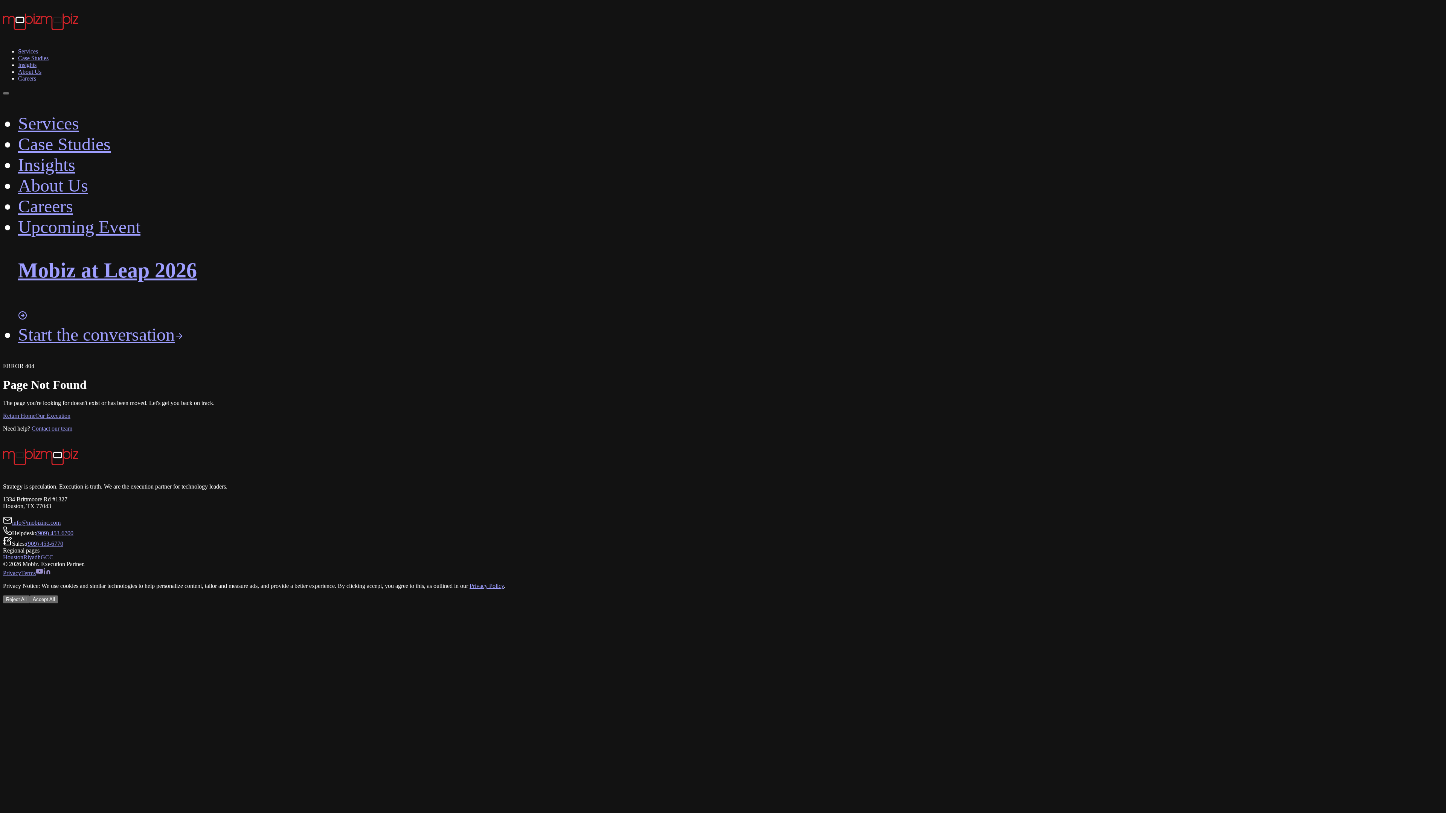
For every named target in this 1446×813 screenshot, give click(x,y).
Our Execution (52, 416)
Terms (28, 573)
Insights (27, 65)
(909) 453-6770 (44, 543)
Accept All (44, 599)
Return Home (19, 416)
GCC (47, 557)
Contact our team (52, 428)
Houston (13, 557)
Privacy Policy (487, 586)
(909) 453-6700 (54, 533)
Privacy (12, 573)
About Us (29, 72)
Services (28, 51)
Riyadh (32, 557)
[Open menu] (6, 93)
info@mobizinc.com (36, 522)
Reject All (16, 599)
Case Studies (33, 58)
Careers (27, 78)
